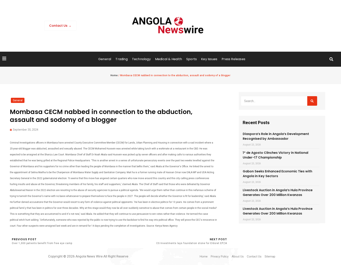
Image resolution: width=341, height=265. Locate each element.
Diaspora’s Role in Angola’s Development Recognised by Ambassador (276, 136)
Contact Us (254, 256)
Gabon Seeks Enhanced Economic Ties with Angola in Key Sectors (277, 173)
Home (114, 75)
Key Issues (209, 59)
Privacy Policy (220, 256)
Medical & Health (168, 59)
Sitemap (270, 256)
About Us (238, 256)
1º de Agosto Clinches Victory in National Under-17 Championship (275, 155)
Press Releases (233, 59)
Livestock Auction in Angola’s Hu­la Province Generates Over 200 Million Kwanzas (278, 192)
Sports (191, 59)
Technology (141, 59)
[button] (331, 59)
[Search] (312, 101)
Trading (121, 59)
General (104, 59)
